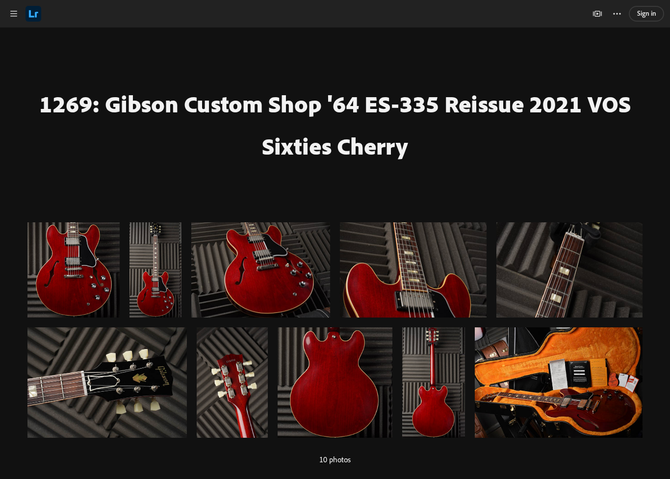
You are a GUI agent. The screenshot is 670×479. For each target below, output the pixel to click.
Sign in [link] (646, 13)
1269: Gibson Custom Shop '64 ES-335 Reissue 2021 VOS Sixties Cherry (335, 124)
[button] (14, 14)
